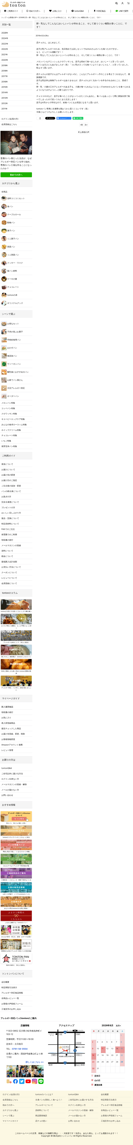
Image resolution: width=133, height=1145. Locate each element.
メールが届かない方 (10, 790)
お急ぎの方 (6, 496)
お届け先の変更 (8, 475)
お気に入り (6, 717)
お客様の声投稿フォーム (12, 1003)
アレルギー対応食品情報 (12, 993)
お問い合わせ (7, 795)
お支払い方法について (11, 567)
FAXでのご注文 (8, 529)
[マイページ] (122, 3)
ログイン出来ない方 (10, 779)
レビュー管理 (7, 750)
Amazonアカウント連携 (12, 744)
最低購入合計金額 (9, 561)
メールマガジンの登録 (11, 545)
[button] (116, 3)
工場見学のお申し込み (11, 1009)
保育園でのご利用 (9, 534)
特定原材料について (10, 523)
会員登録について (9, 583)
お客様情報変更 (8, 739)
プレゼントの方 (8, 507)
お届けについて (8, 469)
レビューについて (9, 578)
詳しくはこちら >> (35, 1062)
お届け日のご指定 (9, 480)
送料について (7, 551)
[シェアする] (40, 118)
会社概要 (5, 982)
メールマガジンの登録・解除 (14, 784)
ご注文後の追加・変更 (11, 486)
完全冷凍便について (10, 502)
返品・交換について (10, 518)
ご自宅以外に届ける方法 (12, 773)
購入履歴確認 (7, 707)
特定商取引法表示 (9, 987)
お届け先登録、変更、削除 (13, 734)
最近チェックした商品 (11, 728)
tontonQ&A (6, 768)
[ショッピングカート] (128, 3)
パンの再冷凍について (11, 491)
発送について (7, 464)
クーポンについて (9, 572)
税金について (7, 556)
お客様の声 (84, 132)
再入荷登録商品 (8, 723)
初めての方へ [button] (16, 174)
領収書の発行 (7, 540)
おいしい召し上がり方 (11, 513)
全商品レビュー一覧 (10, 998)
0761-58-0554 (20, 1049)
